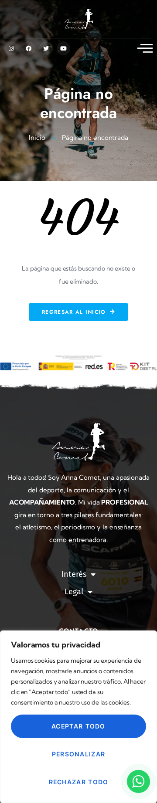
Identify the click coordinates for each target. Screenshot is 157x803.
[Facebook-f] (28, 48)
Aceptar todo (78, 726)
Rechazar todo (79, 782)
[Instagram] (11, 48)
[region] (78, 716)
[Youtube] (63, 48)
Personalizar (79, 754)
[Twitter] (46, 48)
